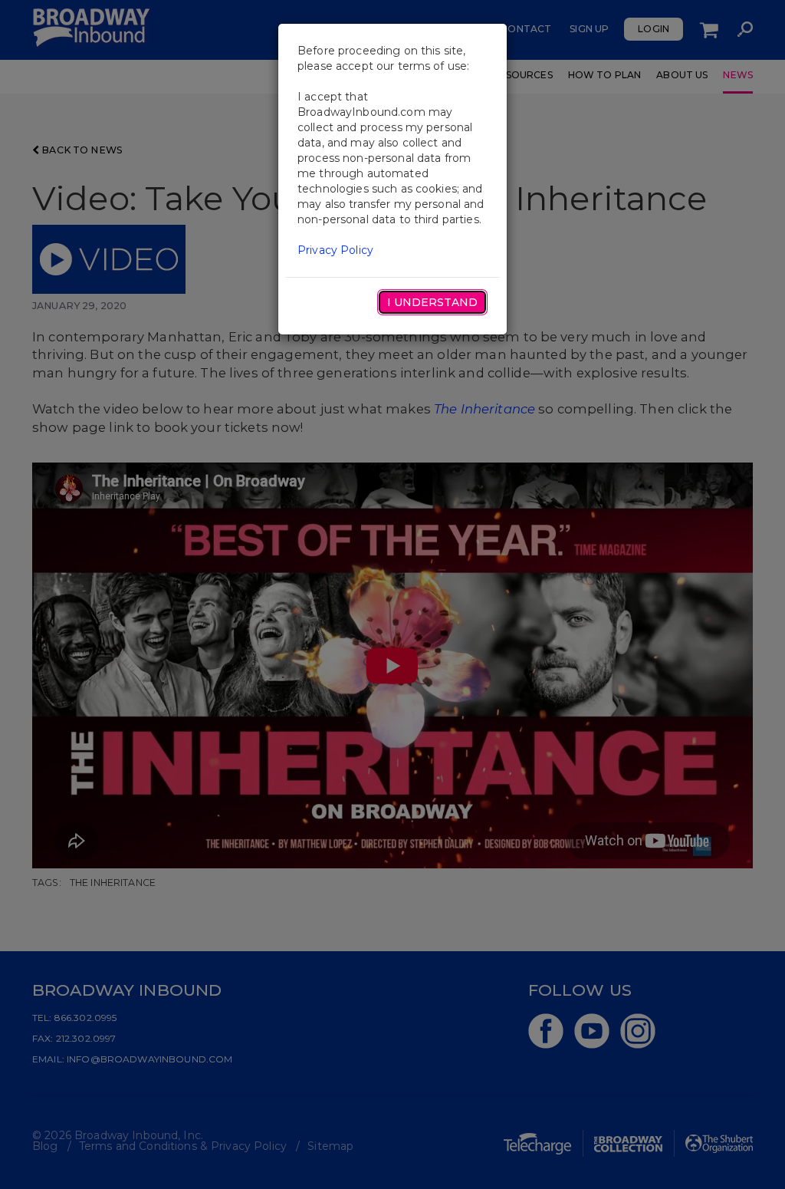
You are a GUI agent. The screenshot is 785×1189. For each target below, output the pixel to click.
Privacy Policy (335, 250)
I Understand (432, 302)
